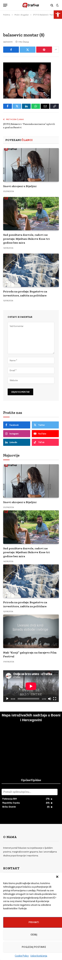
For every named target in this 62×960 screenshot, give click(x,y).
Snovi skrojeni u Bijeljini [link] (20, 186)
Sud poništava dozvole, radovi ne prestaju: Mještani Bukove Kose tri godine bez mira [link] (26, 238)
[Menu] (5, 5)
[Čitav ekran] (54, 698)
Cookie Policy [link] (22, 955)
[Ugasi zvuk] (49, 698)
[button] (57, 876)
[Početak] (7, 698)
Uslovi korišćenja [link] (38, 955)
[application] (31, 686)
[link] (58, 14)
